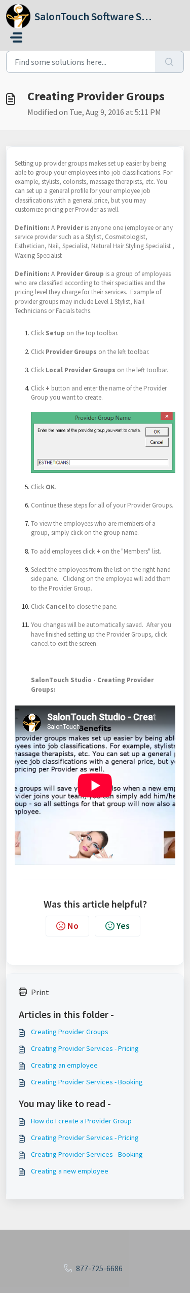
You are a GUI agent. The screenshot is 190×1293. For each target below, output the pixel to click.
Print (40, 992)
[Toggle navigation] (16, 37)
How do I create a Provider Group (81, 1120)
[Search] (169, 62)
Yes (123, 925)
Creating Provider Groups (69, 1031)
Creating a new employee (69, 1171)
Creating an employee (64, 1065)
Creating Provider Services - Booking (87, 1081)
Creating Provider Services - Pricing (85, 1048)
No (73, 925)
